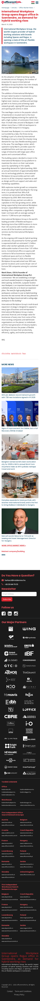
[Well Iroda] (11, 760)
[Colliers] (11, 723)
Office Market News (26, 8)
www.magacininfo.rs (26, 928)
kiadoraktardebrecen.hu (9, 805)
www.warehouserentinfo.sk (10, 941)
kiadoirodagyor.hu (25, 792)
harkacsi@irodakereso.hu (15, 580)
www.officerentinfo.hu (26, 846)
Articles (14, 8)
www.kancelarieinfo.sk (8, 875)
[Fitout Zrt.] (29, 687)
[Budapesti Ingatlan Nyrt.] (29, 653)
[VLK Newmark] (11, 753)
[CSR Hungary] (11, 773)
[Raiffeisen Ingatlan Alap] (11, 645)
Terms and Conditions (23, 991)
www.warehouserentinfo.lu (9, 920)
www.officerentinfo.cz (26, 835)
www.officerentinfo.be (26, 825)
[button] (36, 2)
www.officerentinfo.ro (8, 867)
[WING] (29, 628)
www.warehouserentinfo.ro (10, 931)
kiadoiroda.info (6, 789)
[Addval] (29, 679)
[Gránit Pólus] (11, 679)
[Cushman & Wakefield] (29, 716)
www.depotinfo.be (7, 897)
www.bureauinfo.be (26, 822)
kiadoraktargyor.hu (25, 802)
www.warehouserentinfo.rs (28, 931)
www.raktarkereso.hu (26, 907)
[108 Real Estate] (29, 738)
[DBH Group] (11, 702)
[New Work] (11, 709)
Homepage (5, 8)
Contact (10, 991)
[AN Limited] (11, 738)
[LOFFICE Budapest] (29, 709)
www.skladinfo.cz (25, 897)
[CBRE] (11, 716)
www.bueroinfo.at (7, 822)
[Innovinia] (29, 666)
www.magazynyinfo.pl (26, 918)
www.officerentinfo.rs (26, 867)
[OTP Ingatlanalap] (29, 637)
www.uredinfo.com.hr (8, 833)
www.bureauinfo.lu (7, 854)
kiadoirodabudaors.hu (8, 795)
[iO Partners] (29, 723)
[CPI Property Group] (11, 628)
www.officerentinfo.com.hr (9, 835)
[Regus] (29, 694)
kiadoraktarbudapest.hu (9, 802)
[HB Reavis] (11, 695)
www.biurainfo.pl (25, 854)
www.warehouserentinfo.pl (28, 920)
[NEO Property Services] (11, 687)
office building (6, 353)
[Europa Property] (29, 767)
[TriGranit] (29, 672)
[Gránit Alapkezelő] (11, 653)
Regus (24, 353)
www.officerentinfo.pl (26, 856)
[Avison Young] (29, 731)
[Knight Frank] (11, 746)
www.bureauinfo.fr (7, 843)
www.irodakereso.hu (26, 843)
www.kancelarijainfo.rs (26, 864)
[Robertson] (29, 746)
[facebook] (5, 613)
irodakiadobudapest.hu (8, 792)
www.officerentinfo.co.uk (27, 875)
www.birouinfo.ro (7, 864)
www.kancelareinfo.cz (26, 833)
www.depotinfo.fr (7, 907)
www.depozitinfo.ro (7, 928)
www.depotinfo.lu (7, 918)
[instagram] (16, 613)
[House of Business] (29, 702)
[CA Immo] (11, 660)
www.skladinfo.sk (7, 938)
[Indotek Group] (11, 637)
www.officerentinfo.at (8, 825)
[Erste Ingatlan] (29, 645)
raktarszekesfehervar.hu (27, 805)
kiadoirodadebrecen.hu (27, 789)
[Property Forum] (11, 767)
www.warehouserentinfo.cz (28, 899)
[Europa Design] (29, 760)
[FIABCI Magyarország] (29, 753)
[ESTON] (11, 731)
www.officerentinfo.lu (8, 856)
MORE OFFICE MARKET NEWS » (14, 545)
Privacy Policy (19, 994)
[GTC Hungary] (11, 666)
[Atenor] (11, 672)
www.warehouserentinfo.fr (9, 910)
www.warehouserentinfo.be (10, 899)
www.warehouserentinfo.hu (28, 910)
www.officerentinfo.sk (8, 877)
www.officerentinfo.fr (8, 846)
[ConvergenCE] (29, 660)
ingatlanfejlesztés (16, 353)
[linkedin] (11, 613)
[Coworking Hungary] (29, 773)
